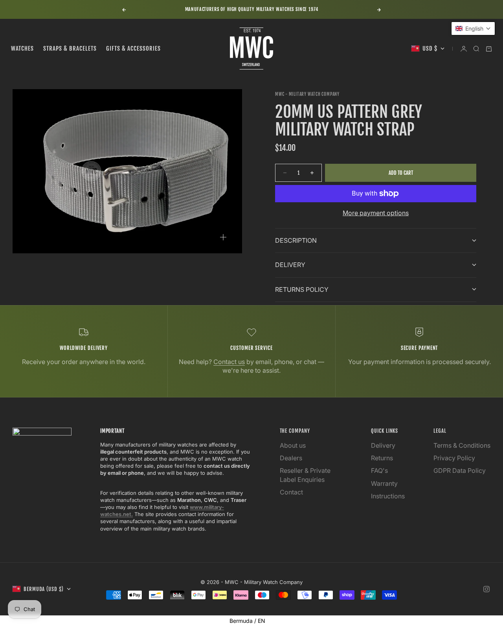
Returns (382, 458)
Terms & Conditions (461, 445)
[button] (473, 28)
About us (293, 445)
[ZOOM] (223, 237)
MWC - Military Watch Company (307, 94)
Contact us (229, 362)
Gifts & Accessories (133, 48)
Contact (291, 492)
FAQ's (379, 470)
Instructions (388, 496)
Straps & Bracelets (70, 48)
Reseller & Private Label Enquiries (305, 475)
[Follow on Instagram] (486, 589)
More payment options (376, 213)
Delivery (383, 445)
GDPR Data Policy (459, 470)
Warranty (384, 483)
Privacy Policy (454, 458)
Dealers (291, 458)
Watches (22, 48)
